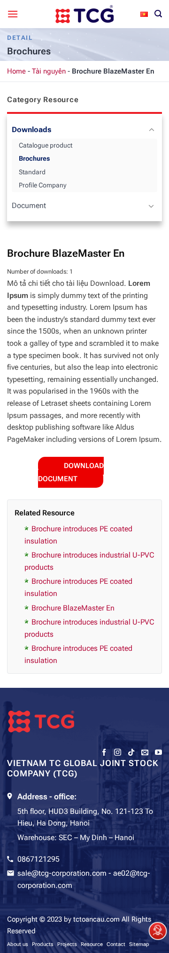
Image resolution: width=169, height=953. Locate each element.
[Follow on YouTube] (158, 752)
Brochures (34, 158)
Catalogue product (45, 145)
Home (16, 71)
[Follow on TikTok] (131, 752)
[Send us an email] (144, 752)
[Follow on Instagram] (117, 752)
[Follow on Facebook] (104, 752)
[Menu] (12, 13)
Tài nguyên (49, 71)
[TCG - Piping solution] (84, 14)
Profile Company (42, 185)
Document (29, 205)
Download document (71, 472)
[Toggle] (151, 130)
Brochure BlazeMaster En (73, 607)
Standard (32, 172)
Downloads (31, 129)
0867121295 (38, 859)
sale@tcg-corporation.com (62, 873)
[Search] (158, 14)
